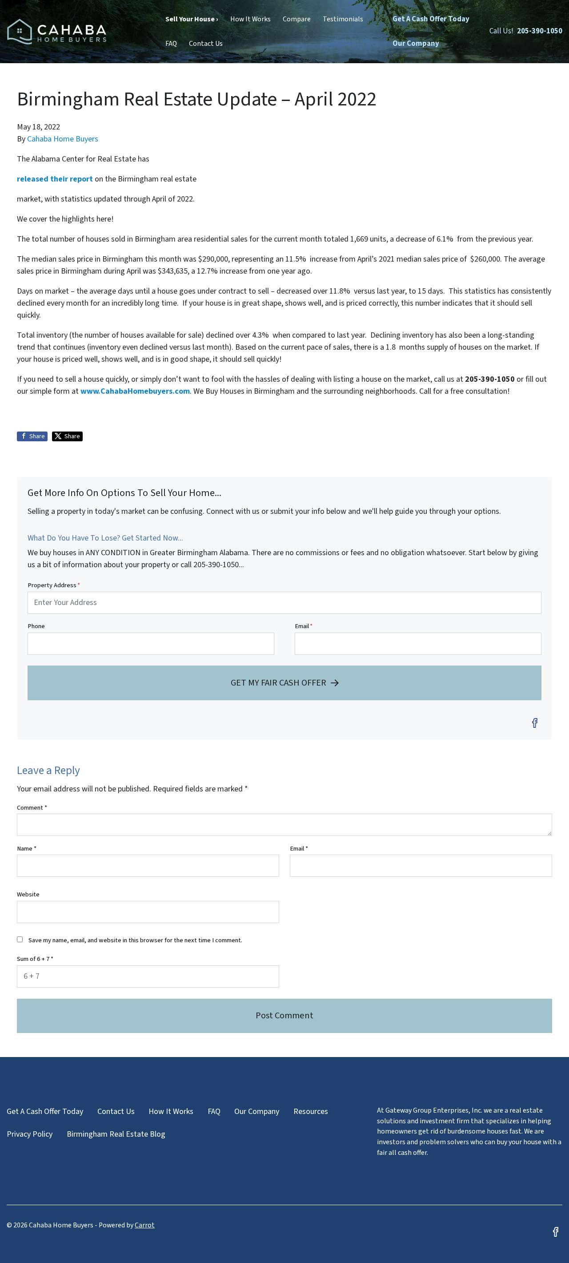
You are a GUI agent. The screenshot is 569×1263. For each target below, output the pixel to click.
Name (26, 848)
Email (304, 626)
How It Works (250, 19)
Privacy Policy (29, 1134)
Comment (32, 807)
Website (28, 894)
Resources (310, 1111)
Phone (36, 626)
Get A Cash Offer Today (431, 19)
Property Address (54, 585)
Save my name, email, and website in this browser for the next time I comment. (135, 940)
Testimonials (343, 19)
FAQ (171, 43)
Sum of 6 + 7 (35, 959)
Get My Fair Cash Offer (278, 682)
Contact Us (206, 43)
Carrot (145, 1225)
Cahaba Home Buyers (62, 139)
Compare (297, 19)
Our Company (416, 43)
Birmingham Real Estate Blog (116, 1134)
